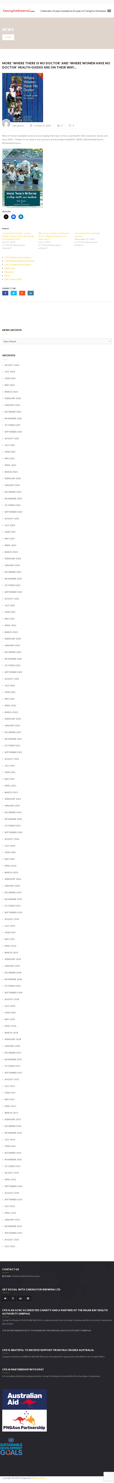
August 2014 (12, 1193)
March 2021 (11, 792)
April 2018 (10, 1026)
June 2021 (10, 772)
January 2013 (12, 1219)
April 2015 (10, 1179)
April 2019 (10, 946)
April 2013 (10, 1213)
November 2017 (13, 1059)
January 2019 (12, 966)
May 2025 (10, 458)
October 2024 (12, 505)
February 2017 (13, 1119)
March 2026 (11, 392)
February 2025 (13, 478)
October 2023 (12, 585)
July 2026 (10, 371)
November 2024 (13, 498)
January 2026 (12, 405)
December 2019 (13, 892)
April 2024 (10, 545)
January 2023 (12, 645)
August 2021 (12, 759)
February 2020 (13, 879)
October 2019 (12, 906)
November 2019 (13, 899)
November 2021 (13, 739)
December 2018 (13, 972)
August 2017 (12, 1079)
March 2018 (11, 1033)
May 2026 (10, 385)
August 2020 (12, 839)
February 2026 (13, 398)
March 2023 (11, 632)
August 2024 (12, 518)
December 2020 (13, 812)
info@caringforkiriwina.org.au (26, 1276)
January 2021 (12, 805)
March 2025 (11, 472)
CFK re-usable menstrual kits (17, 264)
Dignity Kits (9, 268)
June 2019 (10, 932)
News (7, 275)
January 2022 (12, 725)
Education (9, 272)
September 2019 (13, 912)
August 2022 (12, 679)
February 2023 (13, 639)
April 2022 (10, 705)
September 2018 (13, 992)
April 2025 (10, 465)
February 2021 (13, 799)
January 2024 (12, 565)
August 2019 (12, 919)
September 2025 (13, 432)
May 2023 (10, 619)
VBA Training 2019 (13, 279)
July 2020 (10, 846)
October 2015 (12, 1166)
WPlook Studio (39, 1478)
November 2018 (13, 979)
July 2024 (10, 525)
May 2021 (10, 779)
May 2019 (10, 939)
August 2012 (12, 1239)
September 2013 (13, 1199)
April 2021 (10, 785)
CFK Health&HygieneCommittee (19, 261)
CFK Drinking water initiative (17, 257)
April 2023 (10, 625)
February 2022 (13, 719)
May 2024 (10, 538)
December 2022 (13, 652)
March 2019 (11, 952)
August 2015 (12, 1173)
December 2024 (13, 492)
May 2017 (10, 1099)
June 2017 (10, 1093)
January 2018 (12, 1046)
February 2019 (13, 959)
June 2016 (10, 1146)
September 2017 (13, 1073)
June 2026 (10, 378)
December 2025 (13, 412)
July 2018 (10, 1006)
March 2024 (11, 552)
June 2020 (10, 852)
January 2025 (12, 485)
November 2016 (13, 1133)
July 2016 (10, 1139)
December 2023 (13, 572)
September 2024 (13, 512)
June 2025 (10, 452)
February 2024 (13, 558)
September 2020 (13, 832)
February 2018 (13, 1039)
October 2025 (12, 425)
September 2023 (13, 592)
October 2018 (12, 986)
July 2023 (10, 605)
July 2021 (10, 765)
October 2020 (12, 825)
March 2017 (11, 1113)
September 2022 (13, 672)
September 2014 (13, 1186)
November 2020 (13, 819)
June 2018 (10, 1012)
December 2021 (13, 732)
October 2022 (12, 665)
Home (8, 37)
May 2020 (10, 859)
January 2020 (12, 886)
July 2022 (10, 685)
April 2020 (10, 866)
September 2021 (13, 752)
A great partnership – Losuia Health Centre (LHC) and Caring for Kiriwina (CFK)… (18, 236)
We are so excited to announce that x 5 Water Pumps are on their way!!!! (53, 236)
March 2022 (11, 712)
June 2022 (10, 692)
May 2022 (10, 699)
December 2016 (13, 1126)
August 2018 (12, 999)
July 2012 (10, 1246)
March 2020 (11, 872)
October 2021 (12, 745)
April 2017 (10, 1106)
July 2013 (10, 1206)
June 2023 (10, 612)
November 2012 (13, 1226)
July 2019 (10, 926)
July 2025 (10, 445)
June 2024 (10, 532)
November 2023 (13, 579)
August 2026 (12, 365)
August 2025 (12, 438)
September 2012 (13, 1233)
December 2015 (13, 1153)
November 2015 (13, 1159)
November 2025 (13, 418)
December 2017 (13, 1053)
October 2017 (12, 1066)
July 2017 (10, 1086)
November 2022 (13, 659)
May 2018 (10, 1019)
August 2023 (12, 599)
